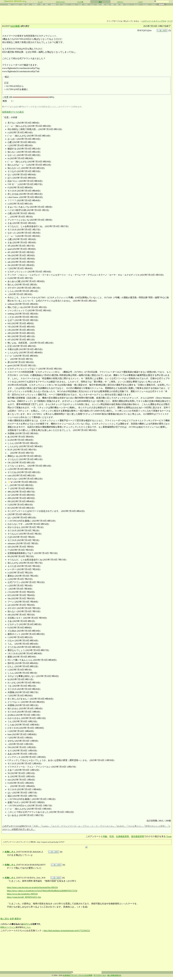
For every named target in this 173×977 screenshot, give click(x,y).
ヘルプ (140, 2)
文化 (23, 4)
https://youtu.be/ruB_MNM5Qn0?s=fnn (24, 897)
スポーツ (65, 4)
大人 (98, 4)
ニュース (16, 4)
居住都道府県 (137, 836)
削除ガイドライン (8, 927)
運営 (103, 4)
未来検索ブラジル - (70, 975)
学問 (41, 4)
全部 (12, 919)
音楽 (117, 4)
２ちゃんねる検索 (85, 975)
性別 (111, 836)
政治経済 (53, 4)
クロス (154, 4)
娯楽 (121, 4)
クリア (170, 21)
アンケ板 (80, 2)
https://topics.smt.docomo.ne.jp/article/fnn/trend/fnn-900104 (32, 887)
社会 (27, 4)
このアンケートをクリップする (153, 21)
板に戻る (4, 919)
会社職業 (34, 4)
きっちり (136, 4)
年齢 (105, 836)
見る (100, 2)
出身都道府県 (122, 836)
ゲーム (73, 4)
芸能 (112, 4)
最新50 (17, 919)
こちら (28, 927)
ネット (92, 4)
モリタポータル (100, 975)
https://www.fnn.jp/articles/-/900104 (22, 894)
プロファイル (60, 2)
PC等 (86, 4)
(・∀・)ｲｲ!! (162, 30)
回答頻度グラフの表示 (13, 112)
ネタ (107, 4)
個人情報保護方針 (114, 975)
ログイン (120, 2)
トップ (40, 2)
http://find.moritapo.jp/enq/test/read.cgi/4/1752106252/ (67, 930)
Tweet (169, 836)
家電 (46, 4)
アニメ (128, 4)
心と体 (80, 4)
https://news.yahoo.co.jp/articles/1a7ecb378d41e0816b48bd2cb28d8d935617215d (42, 890)
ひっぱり (145, 4)
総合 (9, 4)
